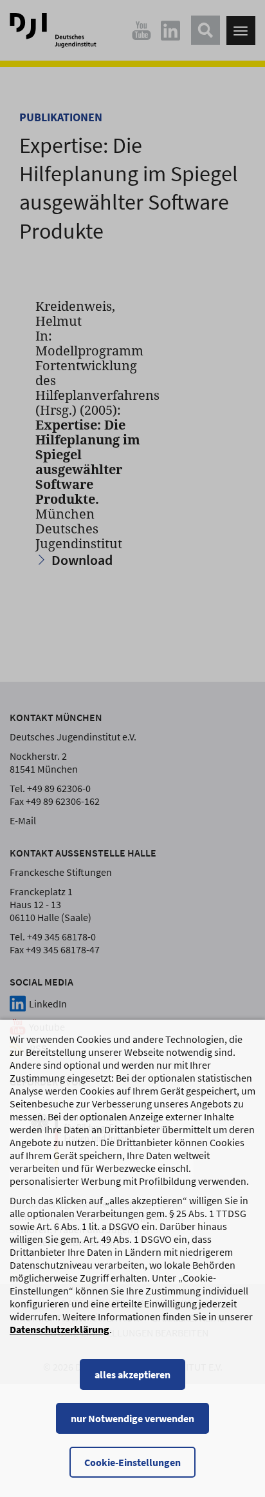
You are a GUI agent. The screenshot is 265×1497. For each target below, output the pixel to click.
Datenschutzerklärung (59, 1329)
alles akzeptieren (132, 1374)
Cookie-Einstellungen (132, 1462)
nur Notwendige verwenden (132, 1418)
